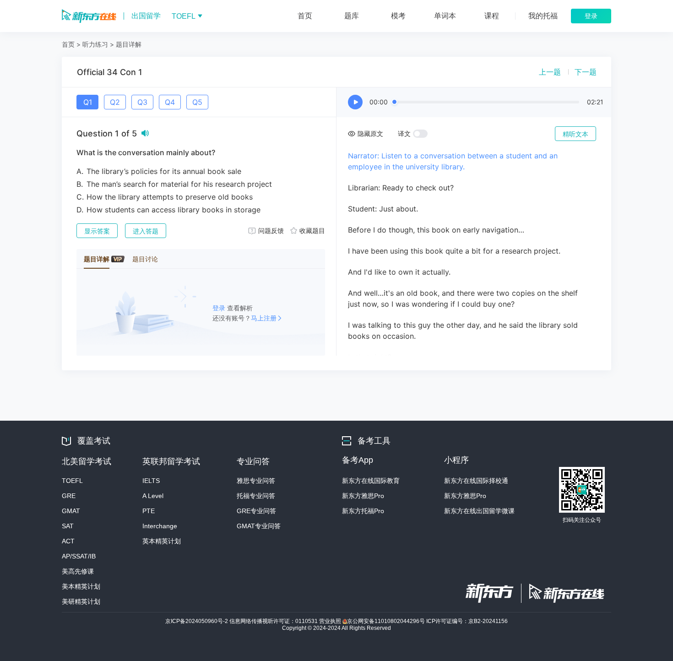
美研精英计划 (81, 601)
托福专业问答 (256, 495)
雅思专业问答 (256, 480)
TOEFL (72, 480)
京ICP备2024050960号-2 (197, 621)
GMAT (71, 511)
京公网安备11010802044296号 (386, 621)
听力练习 (95, 44)
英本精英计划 (161, 541)
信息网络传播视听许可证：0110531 (274, 621)
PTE (148, 511)
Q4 (170, 102)
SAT (68, 526)
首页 (68, 44)
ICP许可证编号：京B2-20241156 (467, 621)
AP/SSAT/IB (79, 556)
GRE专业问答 (256, 511)
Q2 (115, 102)
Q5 (197, 102)
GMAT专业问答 (259, 526)
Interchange (159, 526)
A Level (152, 495)
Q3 (142, 102)
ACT (68, 541)
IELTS (151, 480)
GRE (69, 495)
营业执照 (330, 621)
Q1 (87, 102)
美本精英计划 (81, 586)
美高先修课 (78, 571)
